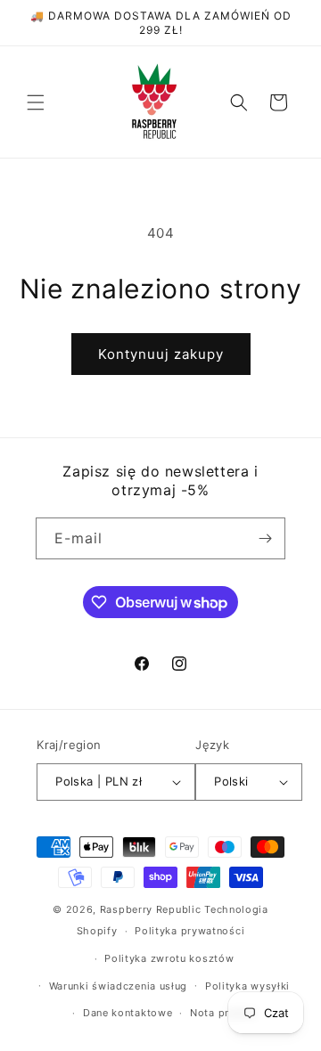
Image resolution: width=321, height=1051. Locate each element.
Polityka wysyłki (247, 986)
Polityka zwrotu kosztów (169, 958)
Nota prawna (223, 1012)
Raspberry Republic (151, 909)
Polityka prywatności (189, 931)
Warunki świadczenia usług (118, 986)
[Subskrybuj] (264, 538)
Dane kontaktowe (128, 1012)
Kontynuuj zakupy (161, 354)
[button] (35, 102)
